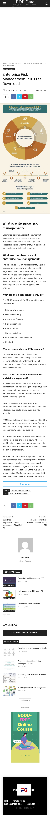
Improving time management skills (32, 674)
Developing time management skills (32, 648)
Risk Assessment (9, 585)
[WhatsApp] (30, 96)
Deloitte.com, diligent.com (21, 490)
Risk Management (15, 63)
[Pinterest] (25, 96)
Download (25, 484)
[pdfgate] (4, 90)
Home (5, 63)
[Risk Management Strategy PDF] (9, 594)
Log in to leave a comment (25, 633)
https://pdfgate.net (25, 561)
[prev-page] (4, 616)
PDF (11, 493)
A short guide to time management (32, 688)
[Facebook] (13, 96)
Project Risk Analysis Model (29, 604)
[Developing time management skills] (9, 651)
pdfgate (11, 90)
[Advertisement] (25, 33)
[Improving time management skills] (9, 678)
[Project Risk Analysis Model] (9, 607)
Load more (24, 700)
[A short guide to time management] (9, 691)
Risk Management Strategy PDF (31, 591)
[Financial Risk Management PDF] (9, 582)
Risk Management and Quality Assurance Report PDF (36, 522)
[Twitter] (19, 96)
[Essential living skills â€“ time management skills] (9, 664)
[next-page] (8, 616)
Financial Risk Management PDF (31, 578)
